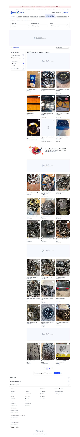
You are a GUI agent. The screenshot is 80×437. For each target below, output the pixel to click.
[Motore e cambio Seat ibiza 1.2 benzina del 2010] (48, 106)
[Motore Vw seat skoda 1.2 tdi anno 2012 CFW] (63, 231)
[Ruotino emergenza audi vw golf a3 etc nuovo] (63, 82)
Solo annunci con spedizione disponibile (16, 58)
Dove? (51, 23)
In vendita (14, 63)
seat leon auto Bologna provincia (63, 16)
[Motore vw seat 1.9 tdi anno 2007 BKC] (48, 291)
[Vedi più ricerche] (68, 17)
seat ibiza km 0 (42, 16)
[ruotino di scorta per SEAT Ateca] (33, 130)
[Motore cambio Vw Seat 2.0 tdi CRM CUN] (33, 291)
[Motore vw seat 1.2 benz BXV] (48, 269)
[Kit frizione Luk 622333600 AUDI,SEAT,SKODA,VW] (63, 354)
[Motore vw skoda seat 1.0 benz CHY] (48, 231)
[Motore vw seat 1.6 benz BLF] (33, 208)
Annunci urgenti (14, 68)
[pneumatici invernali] (33, 354)
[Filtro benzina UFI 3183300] (33, 82)
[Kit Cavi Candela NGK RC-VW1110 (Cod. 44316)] (63, 106)
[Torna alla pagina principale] (18, 12)
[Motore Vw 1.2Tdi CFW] (63, 185)
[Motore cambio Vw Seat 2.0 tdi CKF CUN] (33, 231)
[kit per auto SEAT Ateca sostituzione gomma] (48, 130)
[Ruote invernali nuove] (48, 354)
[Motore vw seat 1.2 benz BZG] (48, 208)
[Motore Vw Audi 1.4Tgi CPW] (33, 315)
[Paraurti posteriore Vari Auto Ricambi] (48, 82)
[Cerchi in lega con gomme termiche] (63, 315)
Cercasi (13, 65)
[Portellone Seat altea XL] (63, 291)
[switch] (23, 55)
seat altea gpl (19, 16)
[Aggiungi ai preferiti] (39, 72)
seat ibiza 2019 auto (34, 16)
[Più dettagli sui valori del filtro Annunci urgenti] (18, 68)
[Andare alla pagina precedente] (44, 369)
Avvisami (58, 373)
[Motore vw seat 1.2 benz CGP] (33, 269)
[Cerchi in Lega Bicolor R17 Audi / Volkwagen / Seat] (48, 315)
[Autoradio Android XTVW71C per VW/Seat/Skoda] (63, 130)
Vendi (66, 12)
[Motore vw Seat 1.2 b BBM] (63, 269)
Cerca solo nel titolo (15, 55)
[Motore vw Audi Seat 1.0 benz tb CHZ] (63, 208)
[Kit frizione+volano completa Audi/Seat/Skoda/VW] (48, 185)
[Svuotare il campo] (28, 25)
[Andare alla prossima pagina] (52, 369)
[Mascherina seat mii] (33, 106)
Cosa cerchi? (14, 23)
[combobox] (20, 25)
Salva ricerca (16, 47)
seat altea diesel (26, 16)
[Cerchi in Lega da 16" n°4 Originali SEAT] (33, 185)
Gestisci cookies (14, 405)
